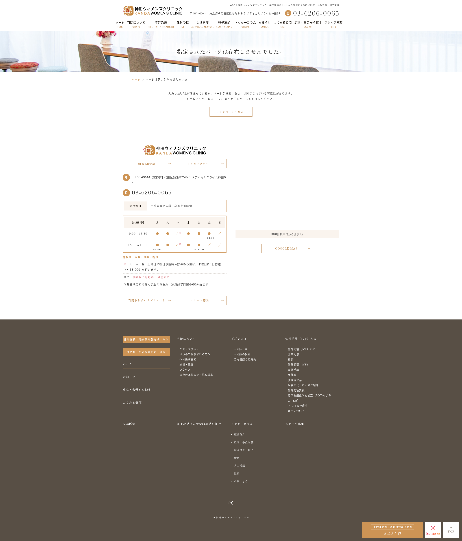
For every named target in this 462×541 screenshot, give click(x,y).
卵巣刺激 (293, 354)
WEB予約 (148, 164)
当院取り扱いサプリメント (146, 300)
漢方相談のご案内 (245, 359)
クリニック (241, 481)
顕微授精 (293, 369)
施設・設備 (187, 364)
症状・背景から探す (308, 24)
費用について (296, 411)
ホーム (120, 24)
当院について (186, 338)
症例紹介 (239, 434)
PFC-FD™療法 (298, 405)
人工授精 (239, 465)
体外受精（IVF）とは (301, 338)
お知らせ (265, 24)
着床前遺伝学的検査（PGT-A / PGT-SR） (309, 398)
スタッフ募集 (333, 24)
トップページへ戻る (230, 112)
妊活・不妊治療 (244, 442)
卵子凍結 (224, 24)
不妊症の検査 (242, 354)
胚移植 (292, 374)
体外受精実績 (188, 359)
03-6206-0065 (152, 192)
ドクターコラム (245, 24)
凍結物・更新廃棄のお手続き (146, 352)
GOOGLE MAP (286, 248)
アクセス (185, 369)
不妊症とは (239, 338)
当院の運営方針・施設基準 (196, 374)
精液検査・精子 (244, 450)
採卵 (290, 359)
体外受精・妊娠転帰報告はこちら (146, 339)
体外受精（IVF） (299, 364)
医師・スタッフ (189, 349)
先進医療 (202, 24)
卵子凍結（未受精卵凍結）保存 (199, 424)
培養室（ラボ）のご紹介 (303, 385)
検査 (237, 458)
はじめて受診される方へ (195, 354)
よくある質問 (282, 24)
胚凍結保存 (295, 380)
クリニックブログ (199, 164)
